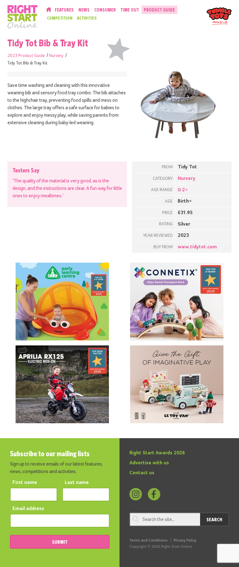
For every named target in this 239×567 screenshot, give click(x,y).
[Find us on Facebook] (154, 494)
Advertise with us (149, 463)
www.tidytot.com (197, 247)
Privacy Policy (185, 540)
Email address (28, 508)
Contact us (141, 473)
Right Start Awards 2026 (157, 453)
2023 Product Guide (26, 56)
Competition (60, 18)
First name (24, 482)
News (84, 9)
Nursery (56, 56)
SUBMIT (60, 542)
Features (64, 9)
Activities (87, 18)
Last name (77, 482)
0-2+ (183, 190)
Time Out (129, 9)
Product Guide (159, 9)
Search (214, 519)
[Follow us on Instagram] (135, 494)
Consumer (105, 9)
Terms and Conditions (148, 540)
